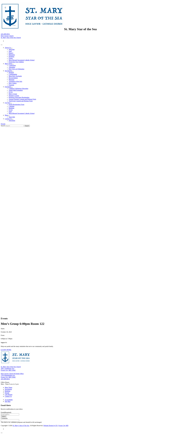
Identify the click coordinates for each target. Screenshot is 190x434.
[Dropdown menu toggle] (12, 71)
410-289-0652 (5, 34)
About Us (8, 47)
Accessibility (9, 400)
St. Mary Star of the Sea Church (11, 37)
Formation (8, 87)
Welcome (12, 49)
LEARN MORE (6, 350)
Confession (12, 65)
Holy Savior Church (7, 36)
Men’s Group (13, 94)
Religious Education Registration (19, 97)
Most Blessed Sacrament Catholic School (21, 60)
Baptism (11, 72)
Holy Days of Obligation (16, 69)
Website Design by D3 (50, 425)
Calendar (11, 106)
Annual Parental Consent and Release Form (22, 99)
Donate (3, 124)
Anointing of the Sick (15, 81)
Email (6, 412)
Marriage (11, 79)
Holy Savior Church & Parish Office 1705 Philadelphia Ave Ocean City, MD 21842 (12, 375)
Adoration (12, 67)
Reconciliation (13, 78)
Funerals (11, 85)
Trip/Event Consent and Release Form (21, 101)
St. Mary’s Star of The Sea (21, 425)
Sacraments (8, 71)
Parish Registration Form (16, 104)
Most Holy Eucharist (15, 76)
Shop (6, 115)
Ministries (12, 55)
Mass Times (8, 63)
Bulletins (11, 56)
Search (3, 126)
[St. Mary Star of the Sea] (32, 29)
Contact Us (8, 119)
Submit (4, 416)
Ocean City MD (63, 425)
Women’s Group (14, 95)
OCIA (11, 92)
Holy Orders (13, 83)
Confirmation (13, 74)
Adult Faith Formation (16, 90)
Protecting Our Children (16, 62)
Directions (12, 120)
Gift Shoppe (8, 394)
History (11, 53)
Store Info (12, 117)
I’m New (7, 103)
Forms (11, 58)
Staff (10, 51)
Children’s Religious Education (18, 88)
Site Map (7, 401)
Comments (4, 418)
